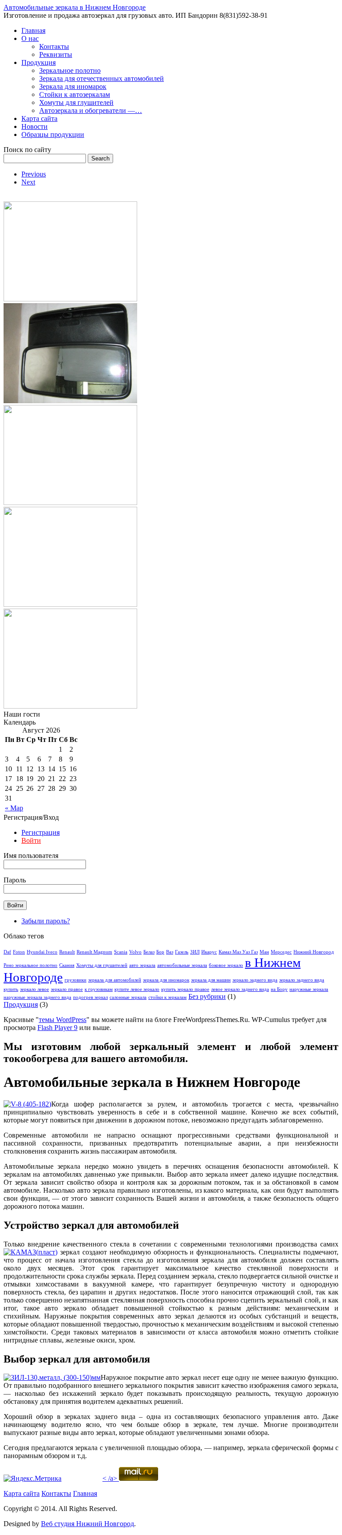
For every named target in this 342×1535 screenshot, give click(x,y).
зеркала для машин (211, 980)
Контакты (54, 46)
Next (28, 182)
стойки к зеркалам (167, 997)
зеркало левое (34, 989)
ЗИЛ (195, 952)
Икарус (209, 952)
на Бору (279, 989)
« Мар (14, 808)
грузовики (75, 980)
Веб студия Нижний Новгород (87, 1523)
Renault (67, 952)
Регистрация (40, 832)
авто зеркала (142, 965)
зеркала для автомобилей (114, 980)
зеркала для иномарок (166, 980)
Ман (264, 952)
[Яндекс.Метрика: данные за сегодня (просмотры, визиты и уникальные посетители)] (32, 1479)
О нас (30, 38)
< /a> (109, 1478)
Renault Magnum (94, 952)
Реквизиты (55, 54)
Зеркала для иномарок (72, 86)
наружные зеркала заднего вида (37, 997)
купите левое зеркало (136, 989)
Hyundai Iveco (42, 952)
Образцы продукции (52, 134)
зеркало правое (67, 989)
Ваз (169, 952)
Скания (66, 965)
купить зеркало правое (185, 989)
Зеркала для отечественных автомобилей (101, 78)
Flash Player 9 (57, 1027)
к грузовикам (99, 989)
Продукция (38, 62)
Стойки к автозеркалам (74, 94)
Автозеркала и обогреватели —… (90, 110)
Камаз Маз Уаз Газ (238, 952)
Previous (33, 174)
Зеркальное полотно (70, 70)
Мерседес (281, 952)
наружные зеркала (308, 989)
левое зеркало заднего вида (240, 989)
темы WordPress (62, 1019)
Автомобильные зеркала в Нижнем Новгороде (75, 7)
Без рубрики (207, 996)
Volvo (135, 952)
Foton (19, 952)
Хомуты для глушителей (76, 102)
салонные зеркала (128, 997)
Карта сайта (39, 118)
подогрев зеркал (90, 997)
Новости (34, 126)
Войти (31, 840)
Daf (7, 952)
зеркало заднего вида (254, 980)
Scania (120, 952)
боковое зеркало (226, 965)
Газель (181, 952)
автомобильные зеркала (182, 965)
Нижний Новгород (313, 952)
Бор (160, 952)
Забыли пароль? (45, 921)
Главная (33, 30)
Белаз (149, 952)
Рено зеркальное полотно (30, 965)
